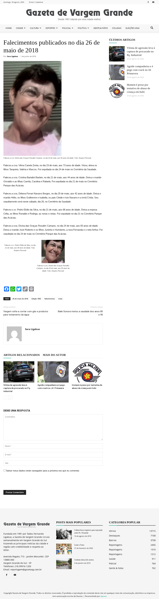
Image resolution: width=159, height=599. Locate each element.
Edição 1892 (36, 298)
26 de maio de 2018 (20, 298)
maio (60, 298)
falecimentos (49, 298)
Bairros (112, 540)
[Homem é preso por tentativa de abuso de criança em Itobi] (87, 372)
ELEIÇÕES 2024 (132, 28)
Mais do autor (54, 354)
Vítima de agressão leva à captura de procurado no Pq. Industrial (17, 388)
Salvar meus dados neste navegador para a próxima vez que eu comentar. (43, 470)
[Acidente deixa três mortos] (64, 563)
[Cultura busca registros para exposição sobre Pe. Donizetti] (64, 534)
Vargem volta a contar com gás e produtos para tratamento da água (25, 313)
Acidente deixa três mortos (84, 560)
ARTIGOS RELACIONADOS (21, 354)
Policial (112, 563)
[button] (152, 28)
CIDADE (19, 28)
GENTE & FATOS (100, 28)
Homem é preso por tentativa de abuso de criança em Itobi (138, 88)
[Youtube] (153, 2)
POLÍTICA (82, 28)
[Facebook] (148, 2)
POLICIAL (66, 28)
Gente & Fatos (116, 568)
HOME (9, 28)
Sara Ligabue (12, 56)
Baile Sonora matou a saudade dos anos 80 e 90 (80, 313)
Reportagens (115, 544)
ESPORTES (50, 28)
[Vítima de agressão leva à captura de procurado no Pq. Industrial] (18, 372)
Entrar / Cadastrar (36, 2)
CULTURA (34, 28)
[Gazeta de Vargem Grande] (79, 14)
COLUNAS (116, 28)
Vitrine (112, 530)
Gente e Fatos (79, 545)
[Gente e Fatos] (64, 549)
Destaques (114, 535)
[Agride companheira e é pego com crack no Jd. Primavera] (53, 372)
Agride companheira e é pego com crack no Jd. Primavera (140, 70)
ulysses (103, 596)
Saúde (112, 558)
